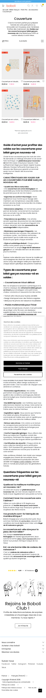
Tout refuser (23, 369)
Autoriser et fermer (23, 363)
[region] (23, 348)
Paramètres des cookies (23, 374)
